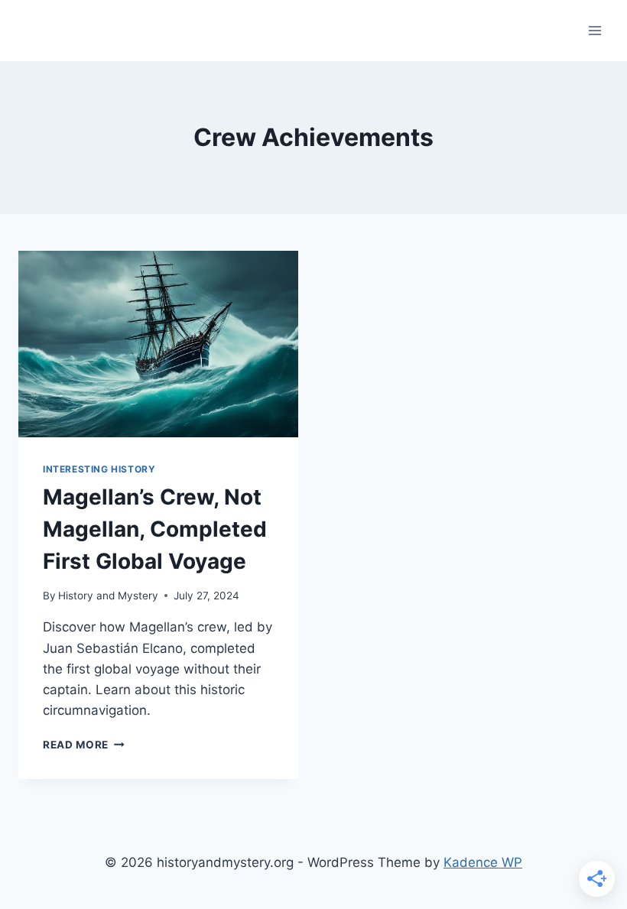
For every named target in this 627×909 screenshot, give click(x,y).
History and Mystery (108, 595)
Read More (84, 745)
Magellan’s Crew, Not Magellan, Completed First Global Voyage (155, 529)
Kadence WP (482, 862)
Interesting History (99, 469)
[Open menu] (594, 30)
